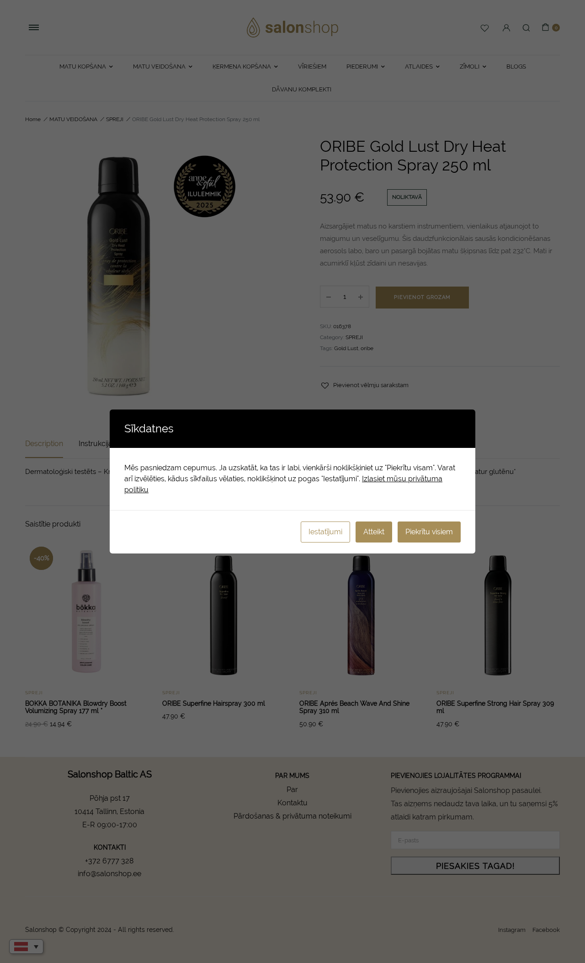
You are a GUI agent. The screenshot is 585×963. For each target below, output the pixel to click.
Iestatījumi (325, 531)
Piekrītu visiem (429, 531)
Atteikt (373, 531)
